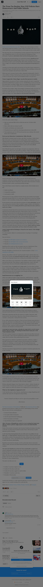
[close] (31, 282)
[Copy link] (12, 302)
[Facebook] (17, 302)
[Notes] (26, 302)
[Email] (21, 302)
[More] (30, 302)
